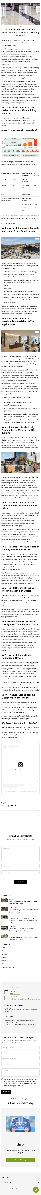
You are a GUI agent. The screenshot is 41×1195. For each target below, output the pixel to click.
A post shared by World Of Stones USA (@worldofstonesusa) (22, 791)
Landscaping (13, 907)
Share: (3, 806)
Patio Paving (13, 926)
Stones (7, 803)
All (20, 26)
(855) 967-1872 (15, 993)
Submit (6, 1092)
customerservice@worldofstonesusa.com (25, 999)
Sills (10, 916)
